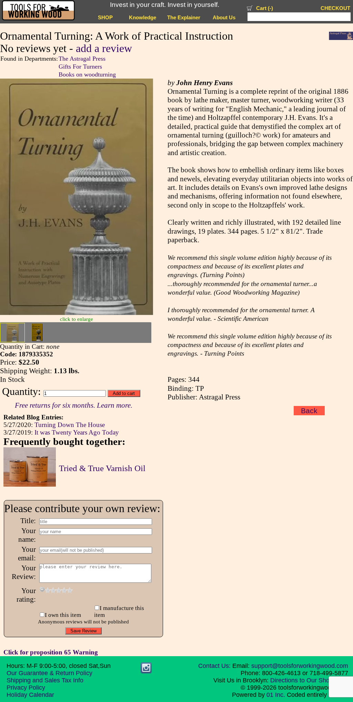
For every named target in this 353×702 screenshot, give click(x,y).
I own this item (63, 615)
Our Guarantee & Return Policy (49, 673)
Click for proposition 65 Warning (50, 652)
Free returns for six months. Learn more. (73, 405)
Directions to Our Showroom (309, 680)
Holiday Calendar (30, 694)
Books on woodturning (87, 74)
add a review (104, 48)
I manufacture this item (119, 611)
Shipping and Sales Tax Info (45, 680)
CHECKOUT (335, 8)
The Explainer (183, 17)
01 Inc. (275, 694)
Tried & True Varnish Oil (102, 468)
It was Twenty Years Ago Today (76, 432)
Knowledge (142, 17)
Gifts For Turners (80, 66)
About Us (224, 17)
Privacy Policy (26, 687)
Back (309, 411)
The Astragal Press (82, 58)
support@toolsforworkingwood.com (299, 665)
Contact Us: (214, 665)
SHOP (105, 17)
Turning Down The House (69, 424)
